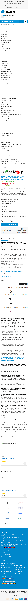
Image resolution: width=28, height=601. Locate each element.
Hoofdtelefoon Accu (6, 77)
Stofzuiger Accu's (6, 88)
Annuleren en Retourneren (13, 7)
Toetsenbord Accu (6, 81)
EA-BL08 (3, 273)
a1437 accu (14, 592)
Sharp (18, 24)
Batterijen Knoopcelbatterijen (8, 110)
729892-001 (23, 591)
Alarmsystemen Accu (6, 127)
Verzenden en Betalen (16, 5)
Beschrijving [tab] (4, 238)
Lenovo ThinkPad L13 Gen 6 (7, 150)
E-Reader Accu (5, 131)
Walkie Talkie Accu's (6, 71)
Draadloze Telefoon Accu (7, 129)
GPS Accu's (4, 61)
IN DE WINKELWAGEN (10, 224)
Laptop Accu (5, 36)
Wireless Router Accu (7, 73)
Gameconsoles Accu (6, 100)
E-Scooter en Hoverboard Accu (9, 118)
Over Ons (7, 5)
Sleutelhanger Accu (6, 104)
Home (2, 24)
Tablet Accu (4, 38)
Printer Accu (5, 90)
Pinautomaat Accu (6, 83)
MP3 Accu (4, 108)
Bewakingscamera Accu (7, 133)
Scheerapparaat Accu (7, 123)
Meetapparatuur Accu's (7, 85)
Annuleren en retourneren (7, 556)
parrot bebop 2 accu (6, 592)
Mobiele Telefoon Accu (10, 24)
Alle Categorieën (8, 21)
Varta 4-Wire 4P (4, 138)
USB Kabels (4, 120)
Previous (2, 166)
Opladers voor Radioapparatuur (9, 96)
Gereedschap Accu (6, 69)
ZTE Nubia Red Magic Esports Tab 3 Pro (10, 155)
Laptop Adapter (5, 34)
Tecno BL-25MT (4, 148)
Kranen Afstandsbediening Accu (9, 94)
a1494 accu (13, 594)
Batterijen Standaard (6, 112)
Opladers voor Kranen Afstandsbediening (11, 114)
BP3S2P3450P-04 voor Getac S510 (9, 490)
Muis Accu (4, 65)
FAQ (2, 558)
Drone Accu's (5, 92)
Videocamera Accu (6, 116)
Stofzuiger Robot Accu (7, 106)
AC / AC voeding (5, 53)
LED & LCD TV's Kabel (7, 48)
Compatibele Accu (6, 75)
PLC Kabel (4, 67)
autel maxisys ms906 (21, 594)
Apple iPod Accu (5, 102)
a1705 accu (6, 594)
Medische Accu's (6, 63)
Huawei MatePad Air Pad (6, 146)
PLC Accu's (4, 44)
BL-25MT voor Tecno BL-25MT (8, 458)
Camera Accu (5, 57)
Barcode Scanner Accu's (7, 55)
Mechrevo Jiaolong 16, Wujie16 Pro (9, 159)
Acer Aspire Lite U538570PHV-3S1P (9, 152)
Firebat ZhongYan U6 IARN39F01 (8, 140)
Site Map (3, 560)
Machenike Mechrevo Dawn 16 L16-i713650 (11, 157)
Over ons (3, 552)
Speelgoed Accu (5, 79)
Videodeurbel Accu (6, 125)
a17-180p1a (14, 595)
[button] (14, 16)
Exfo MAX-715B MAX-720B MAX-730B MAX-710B (11, 144)
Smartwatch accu (6, 42)
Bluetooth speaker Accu (7, 46)
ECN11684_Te (8, 203)
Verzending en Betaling (6, 554)
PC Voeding (4, 51)
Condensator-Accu (6, 59)
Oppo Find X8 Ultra (5, 142)
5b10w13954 (17, 591)
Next (26, 166)
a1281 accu (20, 592)
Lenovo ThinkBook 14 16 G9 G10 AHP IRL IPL (11, 161)
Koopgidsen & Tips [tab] (14, 238)
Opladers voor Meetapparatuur (9, 98)
